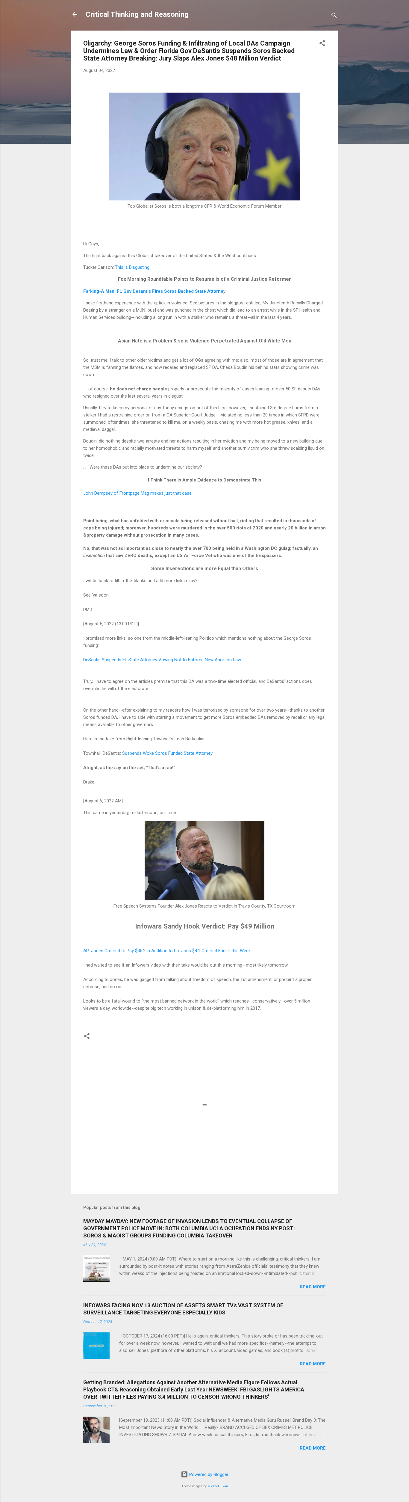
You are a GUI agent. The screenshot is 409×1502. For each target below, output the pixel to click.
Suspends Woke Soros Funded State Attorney (167, 753)
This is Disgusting (132, 267)
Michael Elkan (217, 1486)
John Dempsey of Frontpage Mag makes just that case (137, 493)
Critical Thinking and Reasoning (137, 14)
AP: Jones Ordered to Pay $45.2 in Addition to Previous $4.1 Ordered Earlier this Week (167, 950)
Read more (313, 1287)
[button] (322, 44)
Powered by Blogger (208, 1474)
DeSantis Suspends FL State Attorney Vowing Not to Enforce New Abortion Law (162, 659)
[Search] (334, 16)
